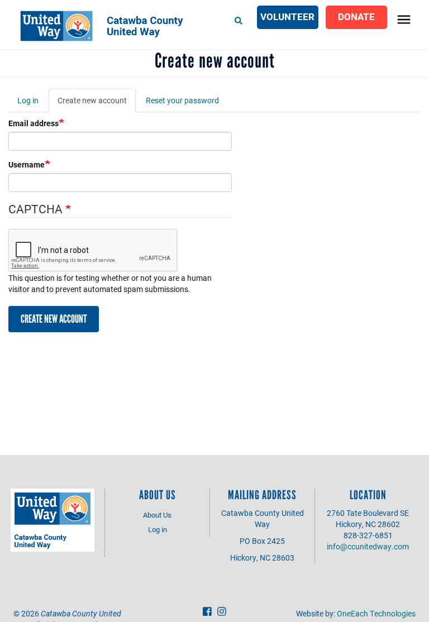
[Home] (106, 26)
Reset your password (182, 100)
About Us (157, 515)
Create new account (97, 103)
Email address (33, 123)
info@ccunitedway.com (368, 546)
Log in (28, 100)
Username (26, 164)
